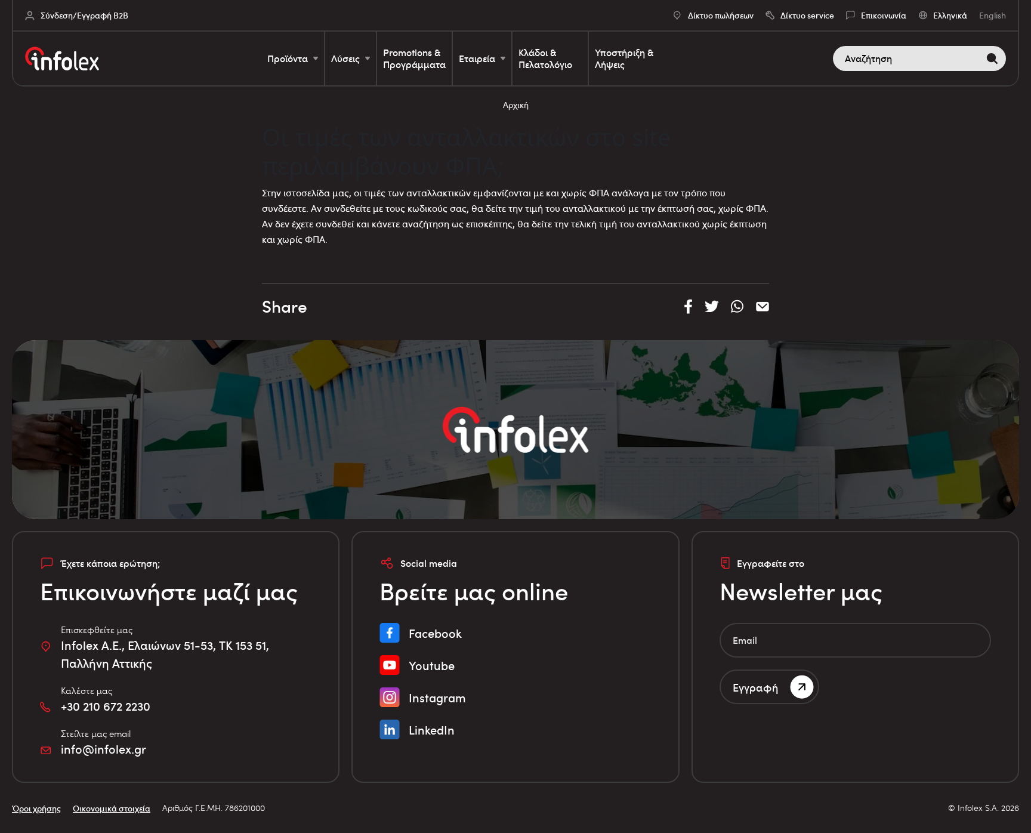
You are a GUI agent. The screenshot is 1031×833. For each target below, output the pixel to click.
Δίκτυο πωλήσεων (721, 15)
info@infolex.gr (103, 749)
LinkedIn (432, 729)
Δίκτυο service (807, 15)
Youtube (432, 665)
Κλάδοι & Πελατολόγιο (545, 58)
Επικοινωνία (883, 15)
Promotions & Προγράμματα (414, 58)
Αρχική (516, 104)
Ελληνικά (950, 15)
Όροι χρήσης (36, 808)
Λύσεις (345, 58)
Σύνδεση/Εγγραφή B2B (84, 15)
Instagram (437, 697)
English (992, 15)
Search (995, 58)
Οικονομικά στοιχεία (111, 808)
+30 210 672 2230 (105, 706)
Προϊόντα (287, 58)
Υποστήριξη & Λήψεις (624, 58)
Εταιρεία (477, 58)
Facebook (435, 633)
